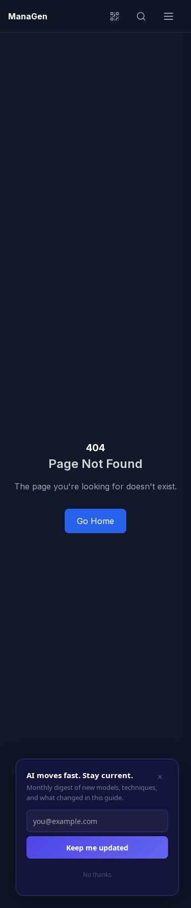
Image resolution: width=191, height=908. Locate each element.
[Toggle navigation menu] (171, 16)
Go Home (95, 521)
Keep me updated (97, 847)
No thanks (97, 874)
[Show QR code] (118, 16)
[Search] (145, 16)
